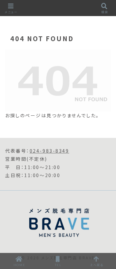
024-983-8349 (49, 151)
